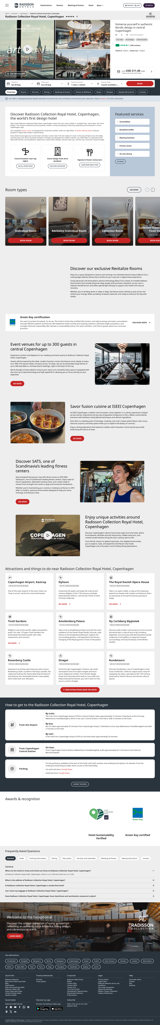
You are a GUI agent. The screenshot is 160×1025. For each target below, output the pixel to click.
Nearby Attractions (126, 92)
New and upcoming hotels (14, 987)
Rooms (23, 92)
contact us (103, 98)
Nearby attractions (129, 858)
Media (69, 981)
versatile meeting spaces (84, 131)
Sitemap (132, 985)
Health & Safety (10, 995)
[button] (132, 5)
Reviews (109, 92)
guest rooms (26, 131)
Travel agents (41, 981)
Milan (9, 967)
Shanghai (60, 967)
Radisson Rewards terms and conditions (108, 984)
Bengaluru (37, 961)
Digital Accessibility (105, 989)
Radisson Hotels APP (12, 989)
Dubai (86, 961)
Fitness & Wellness (83, 92)
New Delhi (20, 967)
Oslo (31, 967)
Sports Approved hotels (13, 991)
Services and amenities (86, 858)
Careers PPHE (72, 985)
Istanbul (123, 961)
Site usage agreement (106, 987)
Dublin (96, 961)
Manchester (147, 961)
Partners (39, 979)
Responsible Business (75, 993)
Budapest (60, 961)
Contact (143, 92)
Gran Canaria (110, 961)
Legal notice (102, 981)
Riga (50, 967)
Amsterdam (11, 961)
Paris (41, 967)
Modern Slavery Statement (107, 991)
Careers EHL (71, 987)
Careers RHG (71, 983)
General (10, 858)
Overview (11, 92)
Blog (6, 983)
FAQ (130, 983)
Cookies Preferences (105, 993)
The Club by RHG (73, 989)
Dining (47, 92)
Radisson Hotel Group (75, 979)
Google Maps (66, 769)
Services (35, 92)
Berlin (49, 961)
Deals (98, 92)
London (134, 961)
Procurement (72, 995)
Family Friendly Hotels (13, 993)
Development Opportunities (77, 991)
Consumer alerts (135, 979)
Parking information (37, 858)
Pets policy (66, 858)
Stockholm (73, 967)
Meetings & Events (62, 92)
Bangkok (24, 961)
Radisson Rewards (12, 979)
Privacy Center (103, 979)
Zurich (96, 967)
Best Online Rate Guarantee (15, 981)
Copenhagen (74, 961)
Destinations (9, 985)
